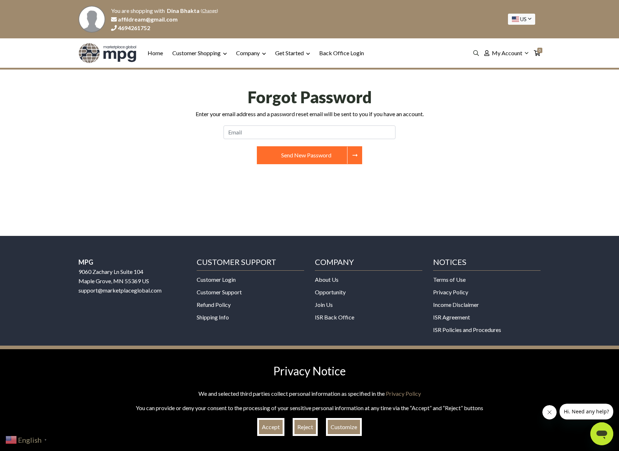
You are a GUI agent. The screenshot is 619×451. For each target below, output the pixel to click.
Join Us (324, 304)
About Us (327, 279)
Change (209, 10)
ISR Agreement (451, 317)
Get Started (290, 52)
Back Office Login (341, 52)
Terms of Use (449, 279)
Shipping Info (213, 317)
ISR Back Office (334, 317)
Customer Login (216, 279)
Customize (344, 426)
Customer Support (219, 292)
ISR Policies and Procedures (467, 329)
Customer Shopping (197, 52)
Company (248, 52)
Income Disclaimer (456, 304)
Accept (271, 426)
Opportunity (330, 292)
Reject (305, 426)
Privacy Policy (450, 292)
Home (155, 52)
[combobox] (521, 19)
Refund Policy (214, 304)
